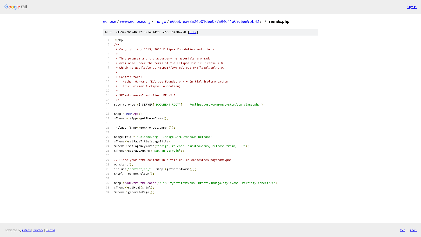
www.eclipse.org (135, 21)
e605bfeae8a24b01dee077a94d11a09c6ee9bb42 (214, 21)
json (413, 230)
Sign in (412, 7)
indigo (160, 21)
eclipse (109, 21)
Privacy (38, 230)
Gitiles (26, 230)
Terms (50, 230)
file (192, 32)
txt (402, 230)
